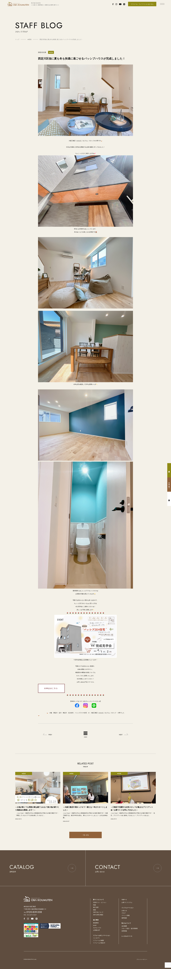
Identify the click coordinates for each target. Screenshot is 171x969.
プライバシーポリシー (142, 959)
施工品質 (96, 907)
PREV (50, 735)
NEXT (121, 735)
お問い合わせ (169, 484)
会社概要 (124, 926)
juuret (94, 925)
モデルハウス (97, 928)
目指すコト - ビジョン (99, 902)
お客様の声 (96, 930)
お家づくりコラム (127, 902)
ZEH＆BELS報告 (98, 915)
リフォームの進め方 (99, 943)
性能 (94, 905)
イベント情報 (126, 915)
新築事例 (96, 923)
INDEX (85, 737)
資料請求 (169, 470)
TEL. (33, 912)
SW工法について (98, 912)
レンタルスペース (127, 936)
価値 (94, 910)
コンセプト (96, 938)
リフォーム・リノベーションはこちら (142, 4)
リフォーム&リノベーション (101, 935)
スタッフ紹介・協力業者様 (130, 928)
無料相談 (124, 918)
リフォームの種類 (98, 940)
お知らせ (124, 910)
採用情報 (124, 931)
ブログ (124, 913)
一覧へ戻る (85, 835)
